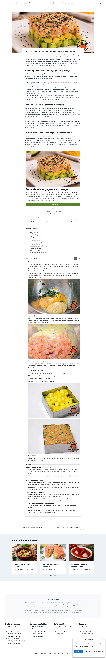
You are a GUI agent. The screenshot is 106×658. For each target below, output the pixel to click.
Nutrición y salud (86, 631)
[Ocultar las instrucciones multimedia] (78, 258)
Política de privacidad (86, 655)
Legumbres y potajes (14, 631)
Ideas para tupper (37, 636)
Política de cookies (62, 631)
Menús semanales (41, 3)
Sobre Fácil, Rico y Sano (64, 626)
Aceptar (78, 651)
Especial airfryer (37, 633)
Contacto (84, 629)
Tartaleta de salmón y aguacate (32, 526)
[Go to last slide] (14, 559)
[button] (103, 639)
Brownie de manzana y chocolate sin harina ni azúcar (69, 527)
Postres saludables (13, 638)
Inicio (7, 3)
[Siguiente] (91, 559)
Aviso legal (94, 655)
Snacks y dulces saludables (16, 641)
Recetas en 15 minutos (39, 631)
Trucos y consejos (68, 3)
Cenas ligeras (36, 629)
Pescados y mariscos (14, 636)
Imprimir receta (54, 204)
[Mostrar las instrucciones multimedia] (75, 258)
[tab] (50, 575)
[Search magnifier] (100, 3)
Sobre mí (84, 626)
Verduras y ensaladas (14, 633)
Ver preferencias (98, 651)
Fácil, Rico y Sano (21, 569)
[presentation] (24, 552)
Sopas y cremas (12, 629)
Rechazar (87, 651)
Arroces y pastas (12, 626)
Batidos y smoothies (13, 643)
